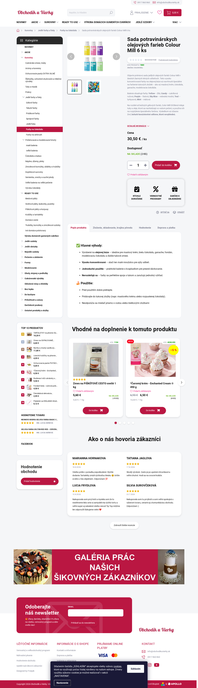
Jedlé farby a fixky (33, 97)
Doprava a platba (64, 655)
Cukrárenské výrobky (34, 278)
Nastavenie (62, 682)
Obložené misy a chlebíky (36, 284)
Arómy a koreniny (33, 68)
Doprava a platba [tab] (166, 227)
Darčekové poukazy (33, 305)
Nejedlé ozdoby (32, 252)
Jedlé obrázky (31, 246)
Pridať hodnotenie (32, 481)
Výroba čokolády (32, 188)
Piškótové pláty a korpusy (36, 209)
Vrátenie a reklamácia (66, 660)
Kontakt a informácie (66, 650)
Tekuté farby (31, 108)
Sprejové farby (32, 119)
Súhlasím (135, 668)
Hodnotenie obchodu (26, 660)
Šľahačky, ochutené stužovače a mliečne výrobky (43, 80)
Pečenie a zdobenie (34, 257)
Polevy (28, 92)
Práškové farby (33, 113)
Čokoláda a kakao (33, 156)
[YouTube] (156, 664)
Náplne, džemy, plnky (34, 161)
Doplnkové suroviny (34, 172)
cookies (117, 666)
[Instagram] (150, 664)
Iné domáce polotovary (35, 230)
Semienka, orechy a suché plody (39, 177)
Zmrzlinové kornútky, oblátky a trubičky (42, 167)
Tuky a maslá (31, 87)
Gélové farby (31, 103)
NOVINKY (29, 47)
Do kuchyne (30, 294)
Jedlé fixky (31, 124)
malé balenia (31, 145)
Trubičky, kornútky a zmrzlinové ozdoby (42, 225)
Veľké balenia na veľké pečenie (38, 182)
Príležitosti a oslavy (34, 300)
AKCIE (27, 52)
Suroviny (29, 57)
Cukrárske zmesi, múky (35, 63)
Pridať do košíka (163, 165)
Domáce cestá (31, 220)
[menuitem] (23, 22)
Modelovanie (31, 268)
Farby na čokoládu (34, 129)
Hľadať (111, 12)
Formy (27, 262)
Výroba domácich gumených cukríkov (42, 236)
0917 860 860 (154, 657)
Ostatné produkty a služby (37, 310)
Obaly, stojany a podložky (36, 273)
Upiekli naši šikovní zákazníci (29, 666)
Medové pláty (31, 198)
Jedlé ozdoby (31, 241)
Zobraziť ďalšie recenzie (124, 525)
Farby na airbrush (34, 135)
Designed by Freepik (25, 671)
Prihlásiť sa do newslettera (83, 623)
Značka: (135, 67)
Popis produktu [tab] (78, 227)
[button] (115, 423)
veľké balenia (32, 150)
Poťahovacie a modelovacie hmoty (40, 140)
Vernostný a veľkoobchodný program (33, 650)
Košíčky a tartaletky (34, 214)
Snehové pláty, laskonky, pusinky (39, 204)
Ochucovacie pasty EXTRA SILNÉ (40, 73)
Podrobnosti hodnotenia (168, 60)
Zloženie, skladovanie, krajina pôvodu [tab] (112, 227)
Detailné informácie (136, 126)
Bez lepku (29, 289)
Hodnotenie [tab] (145, 227)
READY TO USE (31, 193)
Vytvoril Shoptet (152, 684)
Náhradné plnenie (24, 655)
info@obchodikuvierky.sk (159, 651)
